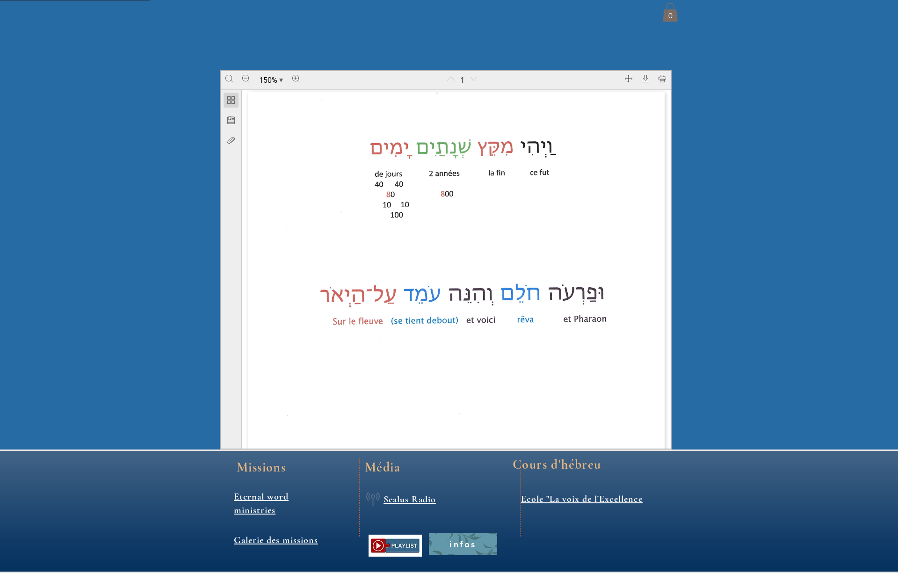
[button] (670, 12)
